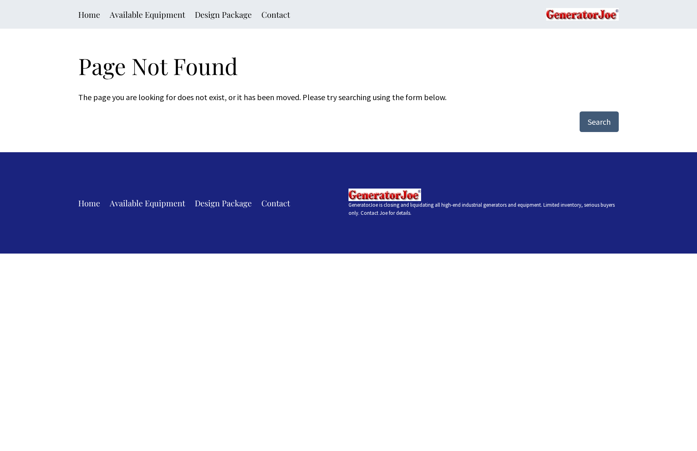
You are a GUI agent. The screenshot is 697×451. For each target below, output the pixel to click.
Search (599, 122)
